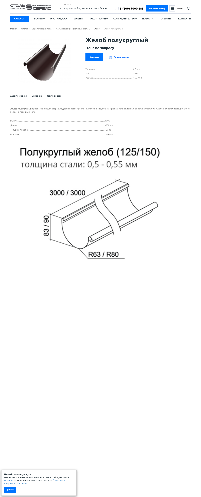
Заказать (94, 57)
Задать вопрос (122, 57)
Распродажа (58, 18)
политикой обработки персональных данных (40, 327)
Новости (148, 18)
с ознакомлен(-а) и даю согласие (49, 335)
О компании (98, 18)
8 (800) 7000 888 (132, 8)
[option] (44, 61)
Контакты (184, 18)
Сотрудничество (124, 18)
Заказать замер (157, 8)
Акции (78, 18)
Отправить (80, 349)
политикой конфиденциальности (34, 335)
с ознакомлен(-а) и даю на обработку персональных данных (48, 328)
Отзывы (166, 18)
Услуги (38, 18)
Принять (10, 489)
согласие (8, 480)
